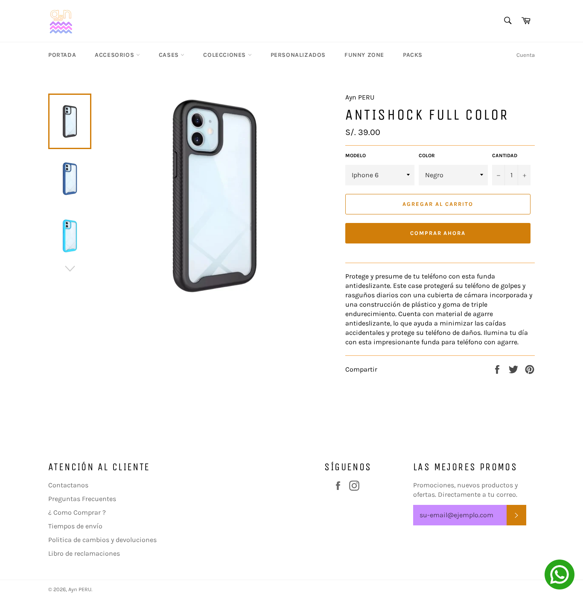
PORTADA (62, 55)
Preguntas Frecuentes (82, 499)
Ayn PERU (79, 589)
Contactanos (68, 485)
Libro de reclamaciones (84, 553)
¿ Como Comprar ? (77, 512)
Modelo (355, 155)
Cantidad (504, 155)
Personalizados (298, 55)
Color (427, 155)
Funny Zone (364, 55)
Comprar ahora (438, 233)
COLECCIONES (225, 55)
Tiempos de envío (75, 526)
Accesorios (115, 55)
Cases (170, 55)
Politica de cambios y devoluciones (102, 540)
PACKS (413, 55)
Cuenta (525, 55)
